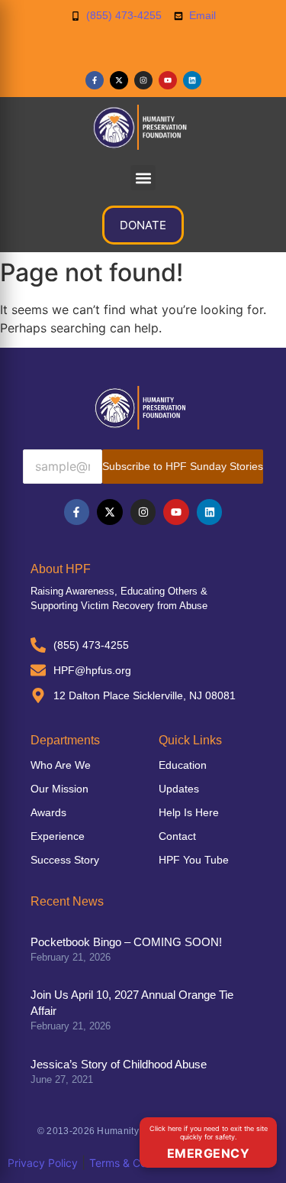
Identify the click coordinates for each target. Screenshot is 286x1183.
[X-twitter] (119, 80)
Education (183, 765)
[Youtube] (168, 80)
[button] (143, 177)
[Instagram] (143, 80)
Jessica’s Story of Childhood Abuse (119, 1064)
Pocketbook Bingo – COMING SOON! (126, 941)
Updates (179, 789)
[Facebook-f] (94, 80)
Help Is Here (189, 812)
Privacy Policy (43, 1162)
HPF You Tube (194, 860)
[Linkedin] (192, 80)
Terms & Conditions (137, 1162)
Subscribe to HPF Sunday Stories (182, 466)
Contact (177, 836)
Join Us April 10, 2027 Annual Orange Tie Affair (132, 1002)
